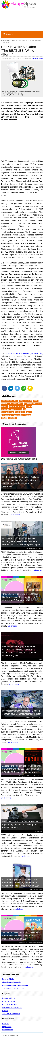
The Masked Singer (10, 401)
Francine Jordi (30, 404)
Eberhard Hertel (16, 404)
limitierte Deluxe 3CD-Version (17, 353)
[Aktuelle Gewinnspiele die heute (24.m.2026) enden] (18, 456)
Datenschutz (7, 1030)
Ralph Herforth (25, 401)
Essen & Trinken (9, 1001)
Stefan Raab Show (17, 406)
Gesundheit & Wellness (12, 1008)
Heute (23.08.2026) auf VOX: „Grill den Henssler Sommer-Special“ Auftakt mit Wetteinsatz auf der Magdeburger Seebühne (20, 482)
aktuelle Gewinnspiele (11, 982)
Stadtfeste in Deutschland (13, 988)
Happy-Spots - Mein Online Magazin (18, 4)
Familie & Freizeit (9, 1004)
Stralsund (12, 418)
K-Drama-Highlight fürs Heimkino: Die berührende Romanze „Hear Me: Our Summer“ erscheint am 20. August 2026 (21, 882)
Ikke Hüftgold (16, 409)
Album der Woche (37, 58)
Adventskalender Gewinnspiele (15, 985)
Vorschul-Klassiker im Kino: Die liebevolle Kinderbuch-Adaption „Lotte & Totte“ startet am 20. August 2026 (21, 935)
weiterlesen (15, 515)
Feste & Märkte (8, 979)
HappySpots (6, 40)
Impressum (6, 1027)
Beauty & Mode (8, 998)
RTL (41, 490)
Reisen (5, 1011)
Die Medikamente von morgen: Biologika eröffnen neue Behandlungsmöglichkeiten (21, 712)
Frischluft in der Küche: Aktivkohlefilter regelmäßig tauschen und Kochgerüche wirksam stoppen (20, 824)
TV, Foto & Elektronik (11, 1014)
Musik (13, 40)
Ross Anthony (18, 415)
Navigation (9, 34)
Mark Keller (20, 412)
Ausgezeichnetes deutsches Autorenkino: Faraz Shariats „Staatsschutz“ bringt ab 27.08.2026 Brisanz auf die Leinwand (21, 769)
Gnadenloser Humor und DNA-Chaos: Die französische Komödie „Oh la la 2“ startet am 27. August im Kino (20, 597)
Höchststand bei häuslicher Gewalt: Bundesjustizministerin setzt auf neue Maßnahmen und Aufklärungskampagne (21, 541)
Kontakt (5, 1024)
